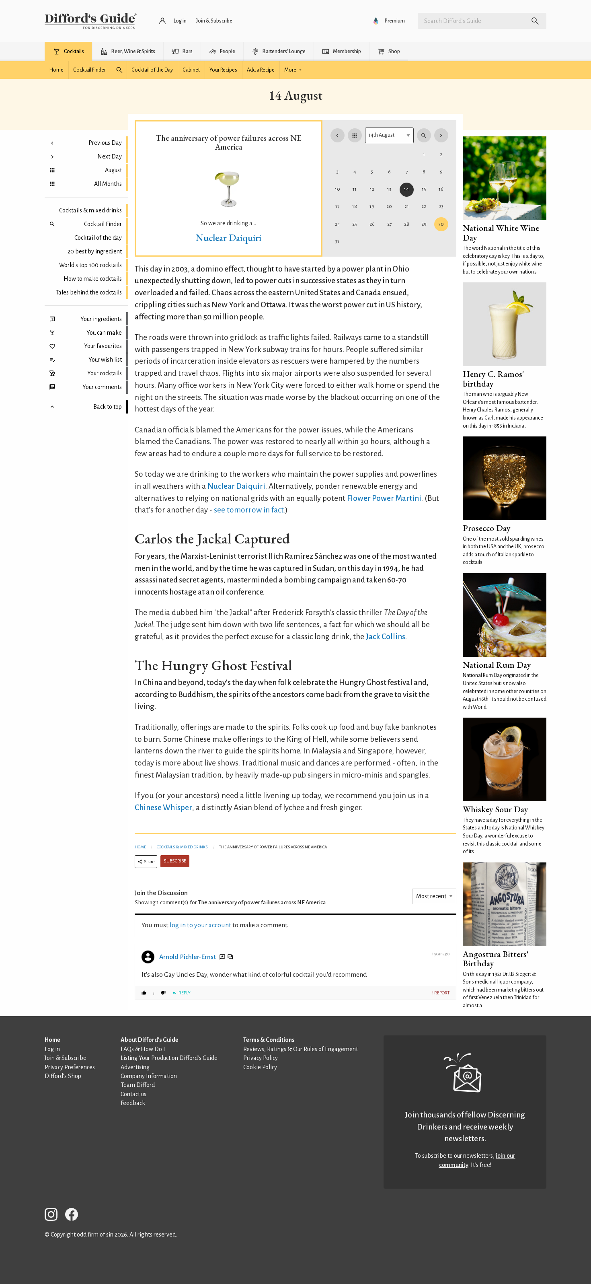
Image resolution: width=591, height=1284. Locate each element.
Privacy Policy (260, 1058)
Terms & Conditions (269, 1040)
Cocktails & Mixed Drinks (182, 847)
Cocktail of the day (98, 238)
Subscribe (175, 861)
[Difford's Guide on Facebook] (74, 1216)
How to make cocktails (93, 279)
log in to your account (200, 925)
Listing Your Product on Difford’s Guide (169, 1058)
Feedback (133, 1103)
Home (140, 847)
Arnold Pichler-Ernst (187, 957)
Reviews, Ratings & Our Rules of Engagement (300, 1049)
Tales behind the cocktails (88, 292)
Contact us (133, 1094)
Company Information (149, 1076)
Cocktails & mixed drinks (90, 210)
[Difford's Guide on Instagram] (54, 1216)
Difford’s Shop (63, 1076)
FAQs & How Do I (143, 1049)
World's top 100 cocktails (90, 265)
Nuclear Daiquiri (228, 237)
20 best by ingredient (95, 251)
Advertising (135, 1067)
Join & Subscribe (65, 1058)
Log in (52, 1049)
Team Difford (138, 1085)
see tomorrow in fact (248, 510)
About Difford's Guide (150, 1040)
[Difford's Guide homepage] (91, 21)
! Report (440, 992)
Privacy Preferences (70, 1067)
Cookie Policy (260, 1067)
